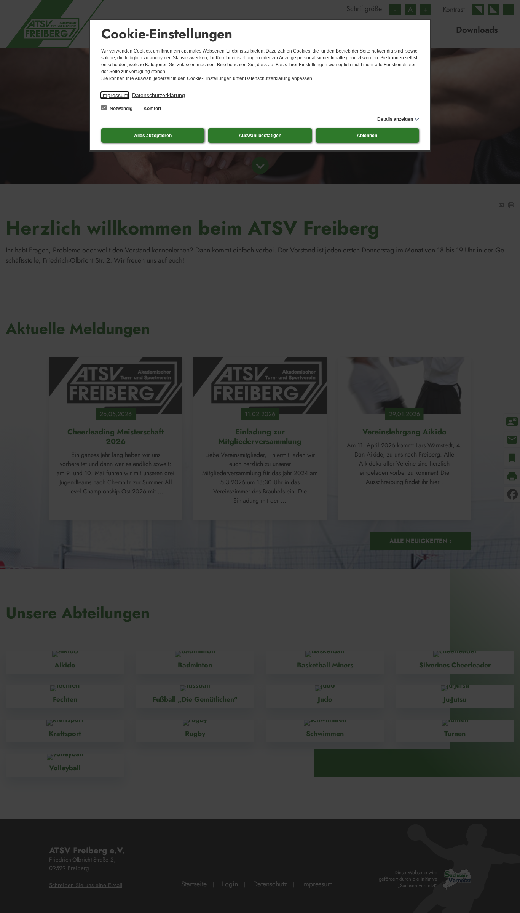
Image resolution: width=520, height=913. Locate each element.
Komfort (151, 108)
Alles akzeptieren (153, 135)
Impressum (114, 95)
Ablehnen (367, 135)
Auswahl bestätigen (260, 135)
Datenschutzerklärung (158, 95)
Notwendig (121, 108)
